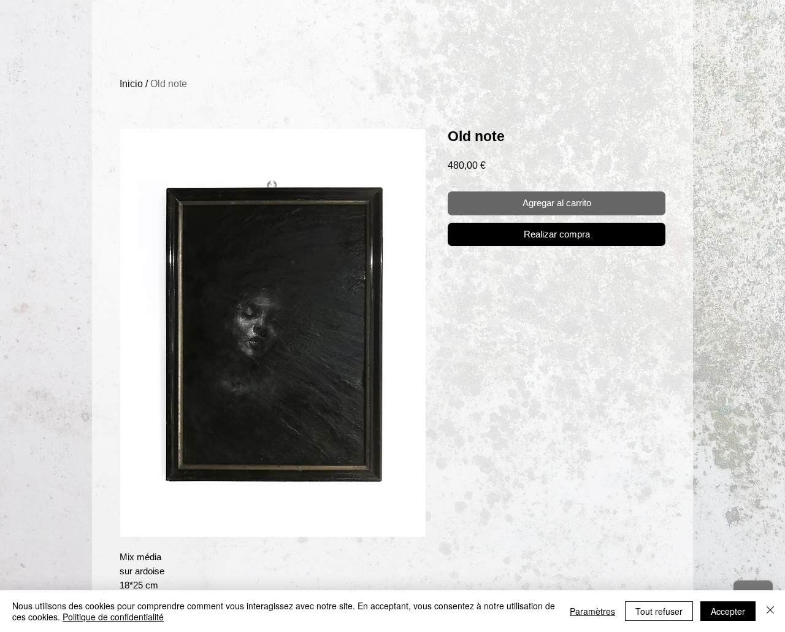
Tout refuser (659, 611)
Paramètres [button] (592, 611)
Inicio (131, 84)
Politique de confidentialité (113, 617)
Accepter (728, 611)
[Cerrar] (770, 611)
